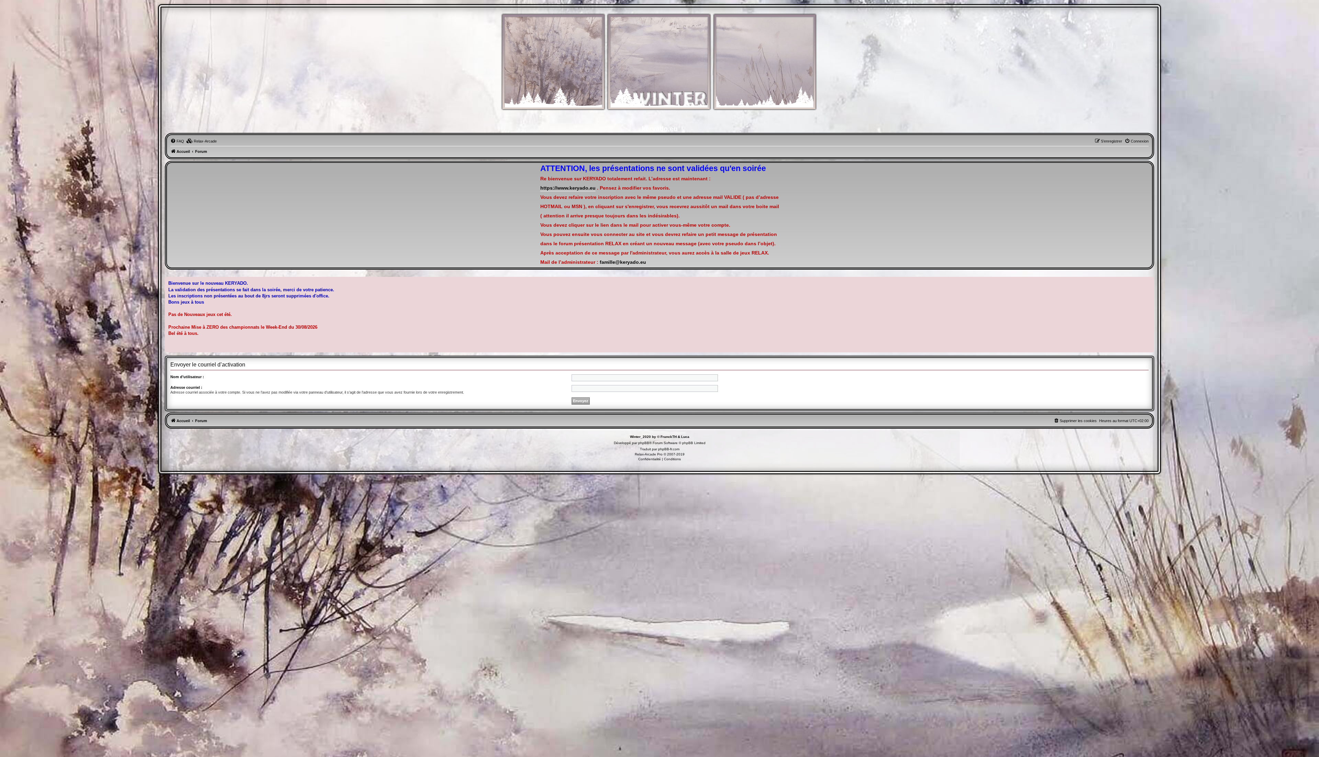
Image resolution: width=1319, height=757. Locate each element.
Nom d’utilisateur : (187, 377)
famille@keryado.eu (623, 262)
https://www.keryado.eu (568, 188)
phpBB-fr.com (668, 449)
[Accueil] (659, 65)
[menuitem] (177, 141)
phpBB (643, 443)
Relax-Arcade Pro (649, 454)
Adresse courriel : (186, 387)
